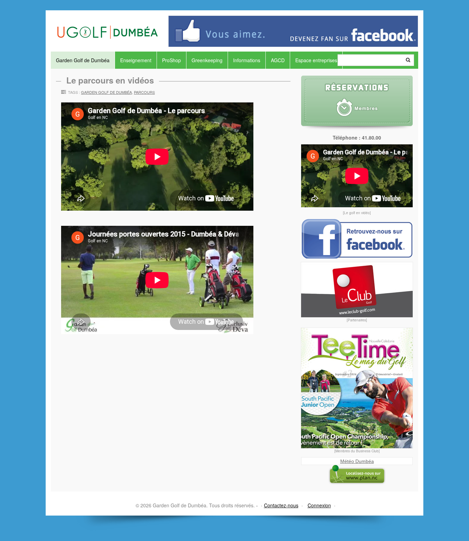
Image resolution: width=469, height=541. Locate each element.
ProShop (171, 60)
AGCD (278, 60)
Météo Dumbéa (357, 461)
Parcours (144, 92)
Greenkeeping (207, 60)
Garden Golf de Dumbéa (83, 60)
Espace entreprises (316, 60)
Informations (246, 60)
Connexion (319, 505)
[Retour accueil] (107, 24)
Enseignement (135, 60)
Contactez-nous (281, 505)
